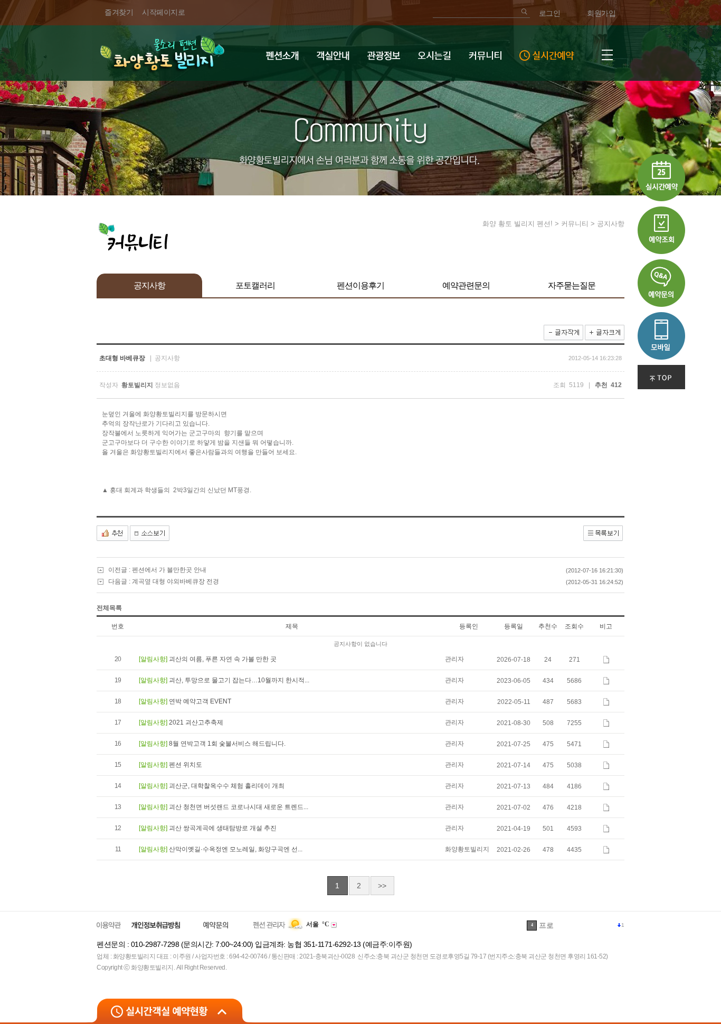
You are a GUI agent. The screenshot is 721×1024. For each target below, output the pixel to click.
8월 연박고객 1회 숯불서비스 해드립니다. (227, 743)
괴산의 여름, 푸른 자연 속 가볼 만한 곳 (223, 659)
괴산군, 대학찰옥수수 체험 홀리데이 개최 (226, 786)
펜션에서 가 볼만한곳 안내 (169, 570)
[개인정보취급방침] (155, 924)
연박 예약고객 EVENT (200, 701)
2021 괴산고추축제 (196, 722)
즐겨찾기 (119, 12)
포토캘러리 (255, 285)
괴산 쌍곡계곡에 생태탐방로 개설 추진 (223, 828)
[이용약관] (109, 924)
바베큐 (550, 925)
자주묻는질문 (571, 285)
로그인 (550, 13)
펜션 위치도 (185, 764)
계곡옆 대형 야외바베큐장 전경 (175, 581)
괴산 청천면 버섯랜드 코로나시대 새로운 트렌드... (238, 807)
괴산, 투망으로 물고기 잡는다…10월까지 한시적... (239, 680)
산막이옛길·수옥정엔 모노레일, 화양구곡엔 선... (235, 849)
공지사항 (149, 285)
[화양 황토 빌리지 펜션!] (162, 53)
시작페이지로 (163, 12)
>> (382, 885)
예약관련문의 (466, 285)
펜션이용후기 (360, 285)
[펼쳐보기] (169, 1010)
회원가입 (601, 13)
